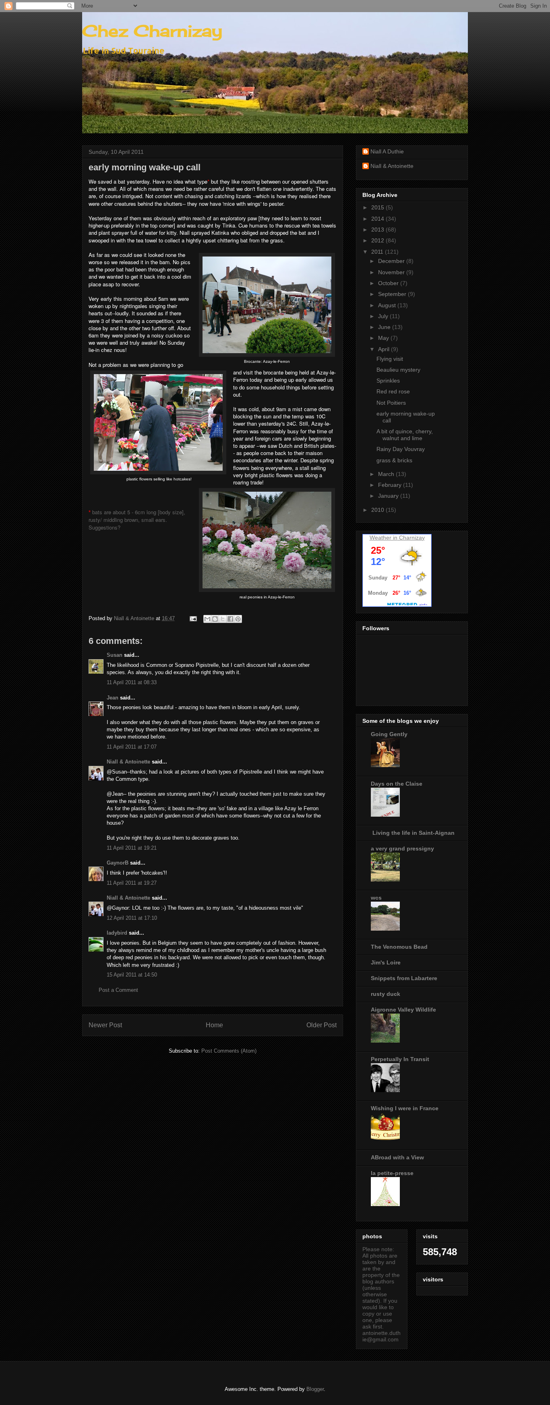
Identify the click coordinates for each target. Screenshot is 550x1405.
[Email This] (207, 619)
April (384, 349)
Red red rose (393, 391)
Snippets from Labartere (404, 978)
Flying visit (389, 359)
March (387, 474)
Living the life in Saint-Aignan (413, 833)
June (385, 327)
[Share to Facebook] (230, 619)
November (392, 272)
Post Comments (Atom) (228, 1051)
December (392, 261)
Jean (112, 698)
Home (214, 1025)
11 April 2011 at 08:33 (132, 682)
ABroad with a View (397, 1157)
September (393, 294)
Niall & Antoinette (128, 762)
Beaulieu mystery (398, 369)
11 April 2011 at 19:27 (132, 883)
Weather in (383, 537)
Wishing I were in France (404, 1108)
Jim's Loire (386, 962)
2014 (378, 218)
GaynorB (117, 863)
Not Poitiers (391, 402)
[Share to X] (223, 619)
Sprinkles (388, 380)
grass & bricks (394, 460)
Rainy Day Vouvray (400, 449)
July (384, 316)
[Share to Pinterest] (238, 619)
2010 (378, 510)
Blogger (315, 1389)
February (390, 485)
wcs (376, 897)
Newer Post (105, 1025)
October (389, 283)
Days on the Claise (396, 783)
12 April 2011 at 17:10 (132, 918)
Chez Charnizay (152, 31)
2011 (378, 251)
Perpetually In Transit (400, 1059)
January (389, 495)
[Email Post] (192, 618)
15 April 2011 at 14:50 (132, 975)
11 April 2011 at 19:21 (132, 848)
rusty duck (385, 994)
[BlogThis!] (215, 619)
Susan (114, 655)
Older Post (321, 1025)
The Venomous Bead (399, 947)
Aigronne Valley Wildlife (403, 1009)
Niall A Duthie (387, 151)
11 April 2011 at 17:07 (132, 747)
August (387, 305)
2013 (378, 229)
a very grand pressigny (402, 848)
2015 (378, 207)
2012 (378, 240)
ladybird (117, 933)
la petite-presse (392, 1173)
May (384, 338)
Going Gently (389, 734)
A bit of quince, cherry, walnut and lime (404, 434)
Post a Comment (118, 990)
